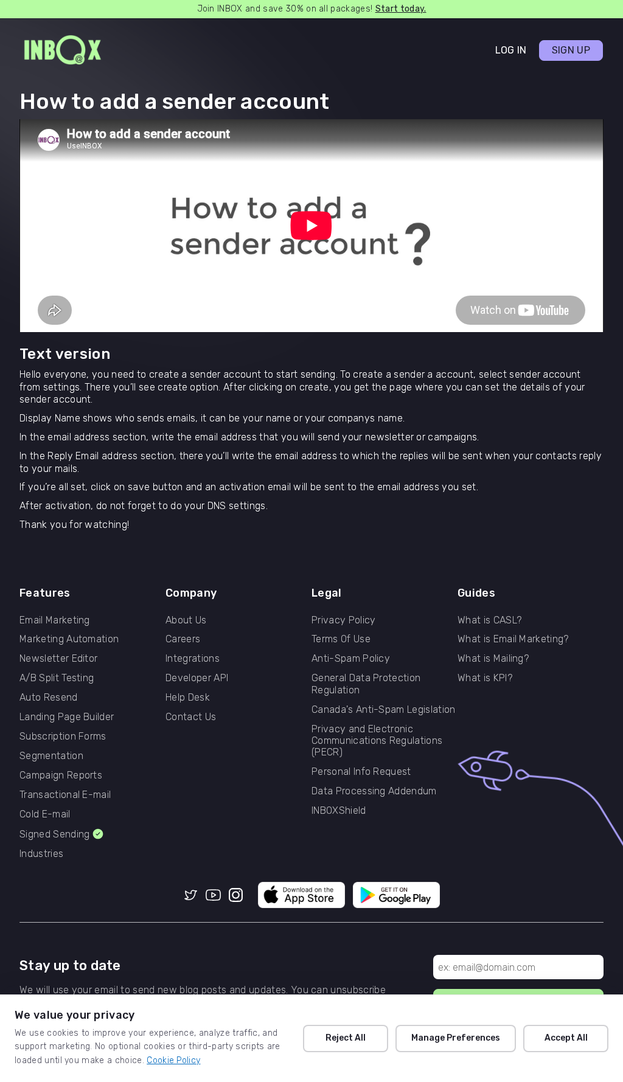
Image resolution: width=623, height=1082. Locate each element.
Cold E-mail (45, 814)
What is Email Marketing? (513, 639)
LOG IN (511, 50)
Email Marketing (54, 620)
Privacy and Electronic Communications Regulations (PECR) (377, 740)
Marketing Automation (69, 639)
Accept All (566, 1038)
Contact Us (190, 717)
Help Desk (187, 697)
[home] (62, 51)
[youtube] (213, 895)
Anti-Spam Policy (351, 658)
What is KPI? (485, 678)
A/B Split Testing (56, 678)
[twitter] (190, 895)
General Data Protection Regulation (366, 683)
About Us (186, 620)
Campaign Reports (60, 775)
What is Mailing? (493, 658)
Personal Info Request (361, 771)
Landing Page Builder (66, 717)
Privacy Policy (343, 620)
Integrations (192, 658)
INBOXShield (339, 810)
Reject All (345, 1038)
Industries (41, 853)
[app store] (302, 896)
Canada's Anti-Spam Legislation (384, 709)
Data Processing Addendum (374, 791)
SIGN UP (571, 50)
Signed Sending (54, 834)
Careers (182, 639)
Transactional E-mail (65, 794)
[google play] (396, 896)
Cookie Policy (173, 1060)
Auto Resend (48, 697)
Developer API (196, 678)
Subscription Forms (62, 736)
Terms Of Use (341, 639)
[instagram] (235, 895)
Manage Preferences (455, 1038)
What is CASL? (489, 620)
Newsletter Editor (58, 658)
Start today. (400, 9)
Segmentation (51, 755)
